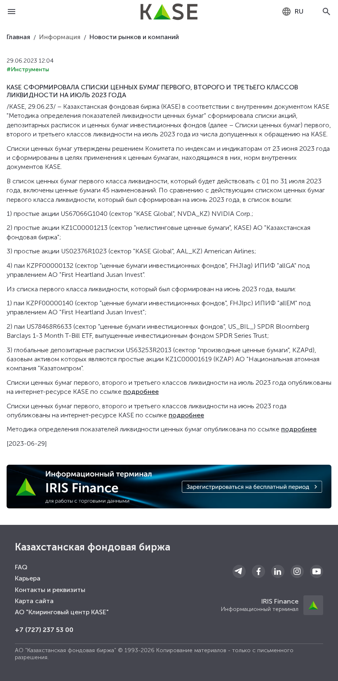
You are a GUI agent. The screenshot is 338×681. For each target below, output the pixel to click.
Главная (18, 37)
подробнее (141, 391)
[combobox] (292, 11)
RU (299, 11)
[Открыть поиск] (326, 11)
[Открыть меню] (11, 11)
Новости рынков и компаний (134, 37)
